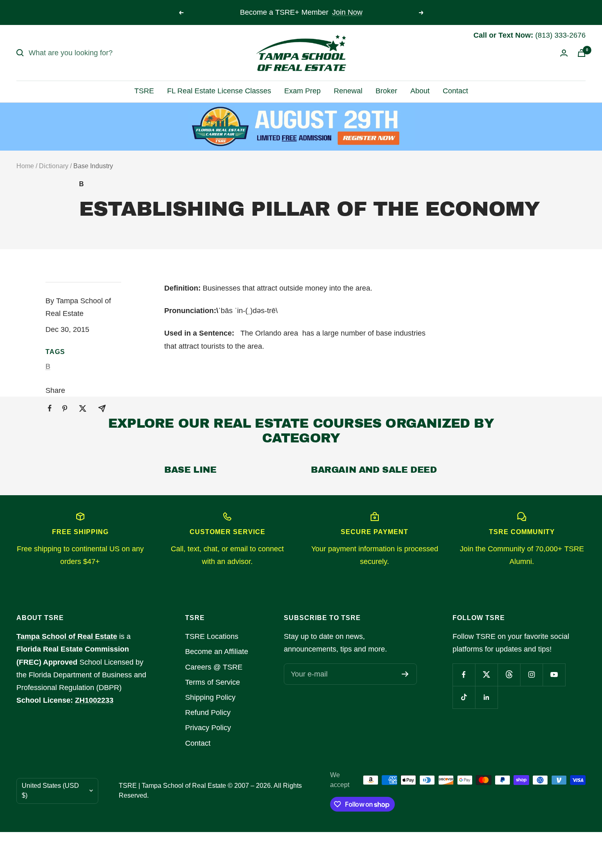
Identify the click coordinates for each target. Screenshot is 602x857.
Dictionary (53, 165)
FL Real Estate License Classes (219, 91)
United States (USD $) (50, 790)
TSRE (144, 91)
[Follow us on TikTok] (464, 697)
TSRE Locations (211, 636)
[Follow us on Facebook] (464, 674)
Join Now (347, 12)
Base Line (190, 470)
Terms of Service (212, 682)
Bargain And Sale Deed (374, 470)
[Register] (405, 674)
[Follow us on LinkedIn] (486, 697)
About (420, 91)
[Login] (564, 53)
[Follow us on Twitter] (486, 674)
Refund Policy (208, 712)
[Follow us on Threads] (509, 674)
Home (25, 165)
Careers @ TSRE (213, 667)
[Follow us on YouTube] (554, 674)
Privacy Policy (208, 728)
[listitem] (50, 408)
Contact (455, 91)
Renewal (348, 91)
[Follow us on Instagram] (531, 674)
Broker (386, 91)
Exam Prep (302, 91)
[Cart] (581, 53)
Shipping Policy (210, 697)
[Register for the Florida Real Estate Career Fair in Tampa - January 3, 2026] (301, 126)
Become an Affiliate (216, 651)
